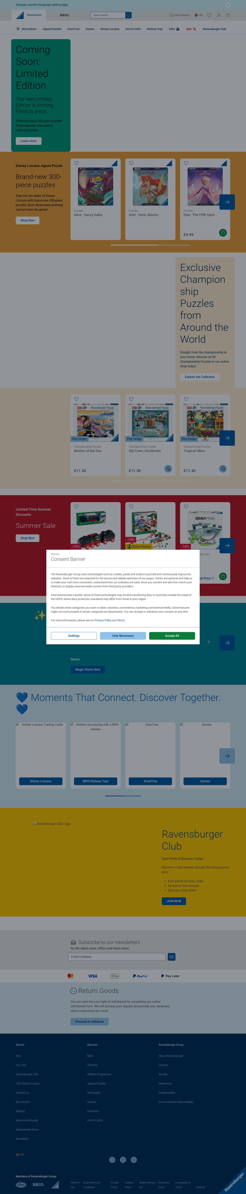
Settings (74, 636)
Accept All (172, 636)
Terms (121, 620)
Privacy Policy (103, 620)
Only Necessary (123, 636)
